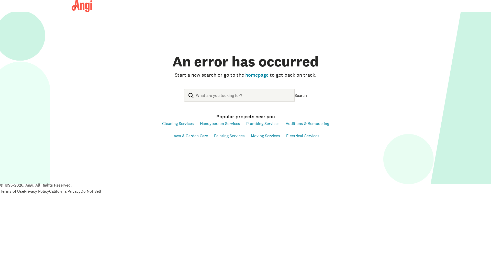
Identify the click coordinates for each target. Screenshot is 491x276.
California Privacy (65, 191)
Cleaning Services (178, 123)
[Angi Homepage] (82, 6)
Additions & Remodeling (307, 123)
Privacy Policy (36, 191)
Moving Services (265, 135)
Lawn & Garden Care (190, 135)
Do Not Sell (91, 191)
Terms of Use (12, 191)
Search (301, 95)
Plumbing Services (263, 123)
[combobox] (239, 99)
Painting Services (229, 135)
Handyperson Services (220, 123)
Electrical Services (302, 135)
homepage (257, 75)
